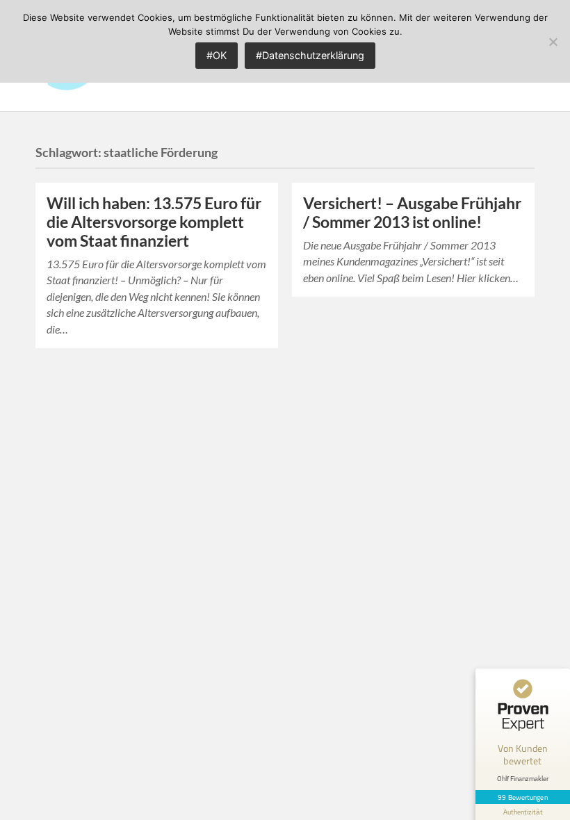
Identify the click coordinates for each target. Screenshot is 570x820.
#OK (216, 55)
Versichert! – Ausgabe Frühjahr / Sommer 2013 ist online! (412, 212)
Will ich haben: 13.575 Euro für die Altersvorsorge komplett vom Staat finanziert (154, 222)
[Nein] (553, 42)
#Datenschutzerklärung (310, 55)
